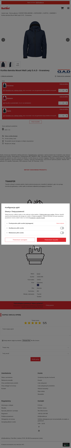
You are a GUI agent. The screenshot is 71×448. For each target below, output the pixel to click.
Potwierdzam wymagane (20, 239)
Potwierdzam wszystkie (51, 239)
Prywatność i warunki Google (37, 217)
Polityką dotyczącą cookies (47, 214)
